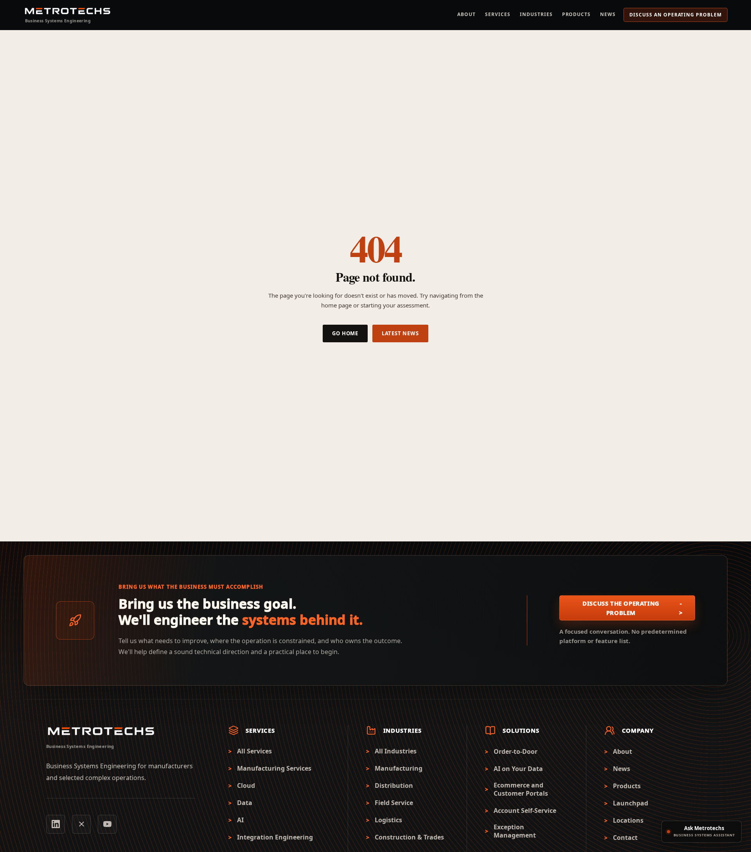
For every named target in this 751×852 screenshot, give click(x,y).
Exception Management (515, 831)
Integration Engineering (275, 837)
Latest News (400, 333)
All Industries (396, 751)
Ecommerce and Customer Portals (521, 789)
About (466, 14)
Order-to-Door (515, 752)
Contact (625, 838)
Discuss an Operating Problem (675, 14)
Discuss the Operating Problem (632, 608)
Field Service (394, 803)
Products (576, 14)
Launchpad (630, 803)
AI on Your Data (518, 769)
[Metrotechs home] (101, 731)
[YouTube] (107, 824)
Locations (628, 820)
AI (240, 820)
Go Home (345, 333)
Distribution (394, 786)
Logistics (388, 820)
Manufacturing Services (274, 768)
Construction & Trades (409, 837)
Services (497, 14)
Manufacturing (398, 768)
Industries (536, 14)
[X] (81, 824)
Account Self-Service (525, 811)
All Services (254, 751)
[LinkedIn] (55, 824)
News (608, 14)
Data (244, 803)
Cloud (246, 786)
